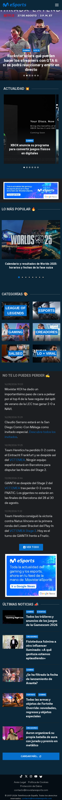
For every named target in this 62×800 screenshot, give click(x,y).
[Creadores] (46, 332)
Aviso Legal (20, 782)
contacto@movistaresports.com (31, 790)
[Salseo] (15, 354)
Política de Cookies (38, 782)
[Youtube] (35, 776)
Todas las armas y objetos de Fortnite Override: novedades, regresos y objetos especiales (41, 707)
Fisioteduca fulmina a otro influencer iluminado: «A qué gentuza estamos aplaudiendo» (41, 649)
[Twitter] (26, 776)
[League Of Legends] (15, 311)
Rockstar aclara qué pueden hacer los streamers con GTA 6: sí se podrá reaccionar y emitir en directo (31, 63)
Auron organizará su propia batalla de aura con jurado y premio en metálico (42, 739)
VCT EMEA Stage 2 (23, 531)
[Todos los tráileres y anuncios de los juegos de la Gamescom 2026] (13, 617)
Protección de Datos (31, 786)
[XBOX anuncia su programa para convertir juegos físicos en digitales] (29, 129)
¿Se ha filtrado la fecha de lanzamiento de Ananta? (42, 678)
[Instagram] (31, 776)
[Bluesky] (40, 776)
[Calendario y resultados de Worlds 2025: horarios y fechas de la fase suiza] (31, 239)
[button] (5, 40)
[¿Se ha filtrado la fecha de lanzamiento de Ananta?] (13, 675)
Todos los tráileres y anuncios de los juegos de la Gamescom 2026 (42, 620)
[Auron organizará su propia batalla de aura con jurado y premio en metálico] (13, 733)
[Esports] (46, 311)
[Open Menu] (57, 5)
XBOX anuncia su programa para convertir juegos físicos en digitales (29, 149)
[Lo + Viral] (46, 354)
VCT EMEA (17, 460)
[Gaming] (15, 332)
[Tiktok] (21, 776)
